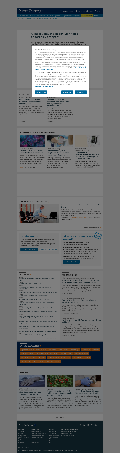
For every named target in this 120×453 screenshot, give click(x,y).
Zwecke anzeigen (41, 92)
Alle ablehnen (67, 92)
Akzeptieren (80, 92)
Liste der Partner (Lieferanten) (44, 86)
